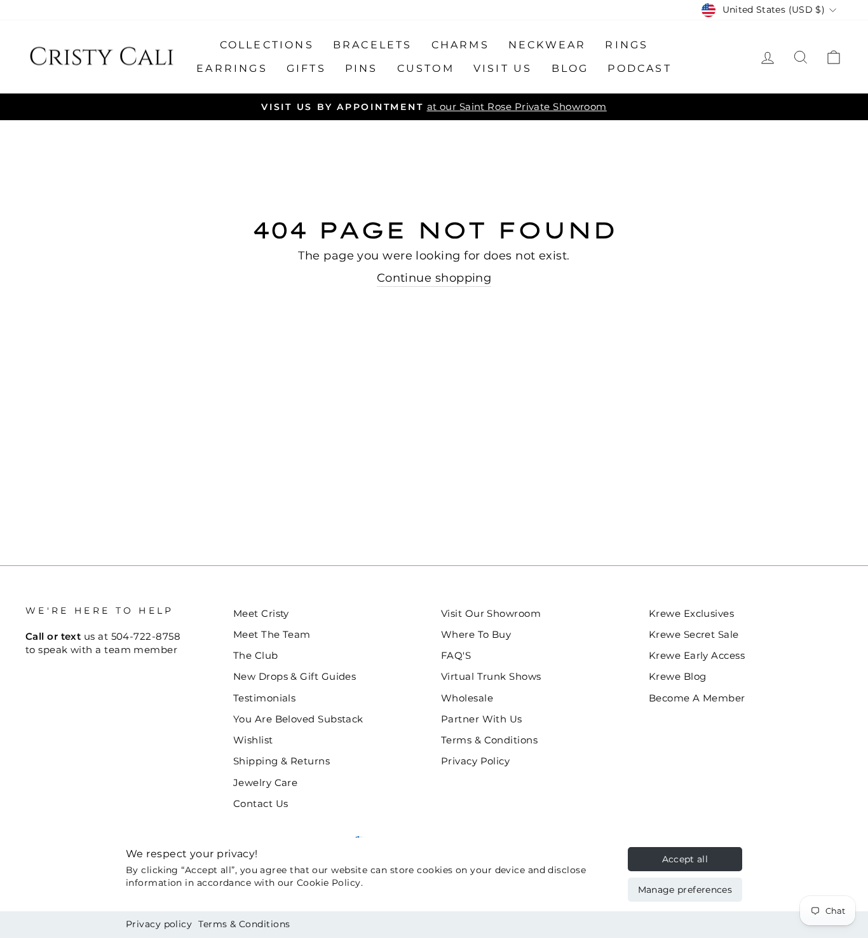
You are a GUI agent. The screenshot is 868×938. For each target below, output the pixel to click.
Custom (425, 68)
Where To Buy (476, 634)
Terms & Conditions (244, 924)
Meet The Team (272, 634)
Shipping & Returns (281, 761)
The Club (255, 655)
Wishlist (253, 740)
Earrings (232, 68)
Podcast (639, 68)
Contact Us (260, 803)
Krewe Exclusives (691, 613)
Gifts (306, 68)
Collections (267, 45)
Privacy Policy (475, 761)
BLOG (570, 68)
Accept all (685, 859)
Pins (361, 68)
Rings (626, 45)
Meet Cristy (261, 613)
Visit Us (502, 68)
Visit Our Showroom (491, 613)
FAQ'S (456, 655)
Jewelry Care (265, 782)
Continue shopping (434, 278)
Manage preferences (685, 889)
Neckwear (547, 45)
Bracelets (372, 45)
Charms (460, 45)
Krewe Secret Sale (694, 634)
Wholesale (467, 698)
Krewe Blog (678, 676)
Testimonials (264, 698)
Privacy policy (159, 924)
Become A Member (697, 698)
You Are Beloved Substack (298, 719)
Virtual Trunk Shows (491, 676)
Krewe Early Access (697, 655)
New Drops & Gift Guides (294, 676)
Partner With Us (481, 719)
